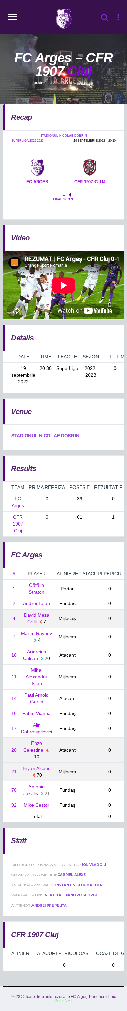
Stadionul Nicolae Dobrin (45, 435)
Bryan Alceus (36, 768)
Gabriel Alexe (71, 875)
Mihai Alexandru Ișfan (36, 676)
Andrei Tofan (36, 603)
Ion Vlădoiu (94, 865)
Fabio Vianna (36, 713)
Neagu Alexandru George (71, 895)
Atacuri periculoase (64, 953)
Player (37, 573)
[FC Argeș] (37, 167)
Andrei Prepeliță (49, 905)
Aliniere (67, 573)
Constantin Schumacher (76, 885)
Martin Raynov (36, 633)
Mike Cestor (36, 805)
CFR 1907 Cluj (18, 523)
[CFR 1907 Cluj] (89, 167)
